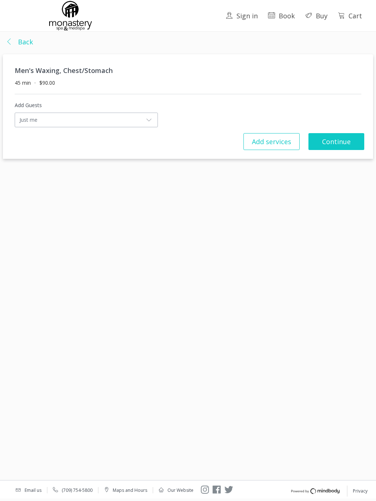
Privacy (360, 491)
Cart (355, 15)
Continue (336, 141)
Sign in (247, 15)
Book (287, 15)
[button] (19, 42)
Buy (322, 15)
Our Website (180, 490)
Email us (33, 490)
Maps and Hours (130, 490)
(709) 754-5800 (77, 490)
